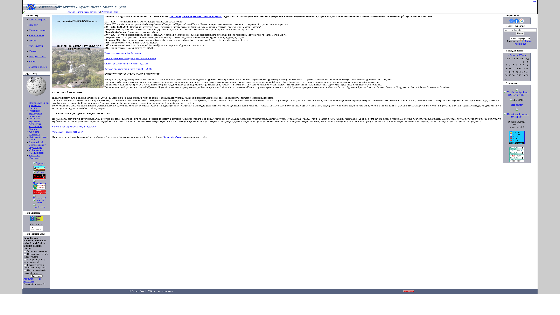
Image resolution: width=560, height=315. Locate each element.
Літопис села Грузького (88, 12)
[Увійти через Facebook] (516, 21)
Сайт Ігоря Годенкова (34, 156)
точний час (520, 44)
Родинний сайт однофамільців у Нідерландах (37, 145)
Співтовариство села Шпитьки (37, 151)
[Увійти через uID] (511, 21)
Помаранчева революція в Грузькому (122, 53)
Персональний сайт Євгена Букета (35, 271)
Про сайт (33, 25)
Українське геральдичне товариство (35, 113)
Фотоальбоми (36, 46)
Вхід (115, 12)
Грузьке (33, 51)
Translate (529, 41)
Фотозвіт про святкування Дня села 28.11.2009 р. (128, 69)
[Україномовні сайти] (39, 202)
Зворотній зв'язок (38, 67)
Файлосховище (36, 35)
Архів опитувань (32, 280)
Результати (28, 279)
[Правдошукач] (39, 183)
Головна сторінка (38, 19)
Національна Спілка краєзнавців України (39, 105)
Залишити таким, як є (38, 251)
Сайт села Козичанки (34, 133)
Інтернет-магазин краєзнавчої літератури (34, 266)
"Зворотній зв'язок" (172, 137)
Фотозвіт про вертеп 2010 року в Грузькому (74, 126)
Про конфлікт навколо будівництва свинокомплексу (130, 58)
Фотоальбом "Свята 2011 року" (67, 132)
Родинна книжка (37, 30)
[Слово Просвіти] (39, 173)
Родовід (33, 40)
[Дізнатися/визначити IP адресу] (517, 110)
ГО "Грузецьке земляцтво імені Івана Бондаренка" (196, 16)
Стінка (32, 61)
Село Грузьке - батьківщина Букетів (36, 126)
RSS (534, 1)
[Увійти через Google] (521, 20)
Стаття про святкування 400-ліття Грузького (126, 63)
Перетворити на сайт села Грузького (35, 255)
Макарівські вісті (37, 56)
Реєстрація (106, 12)
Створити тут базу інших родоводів (34, 260)
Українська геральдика (34, 120)
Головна (71, 12)
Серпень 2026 (517, 55)
